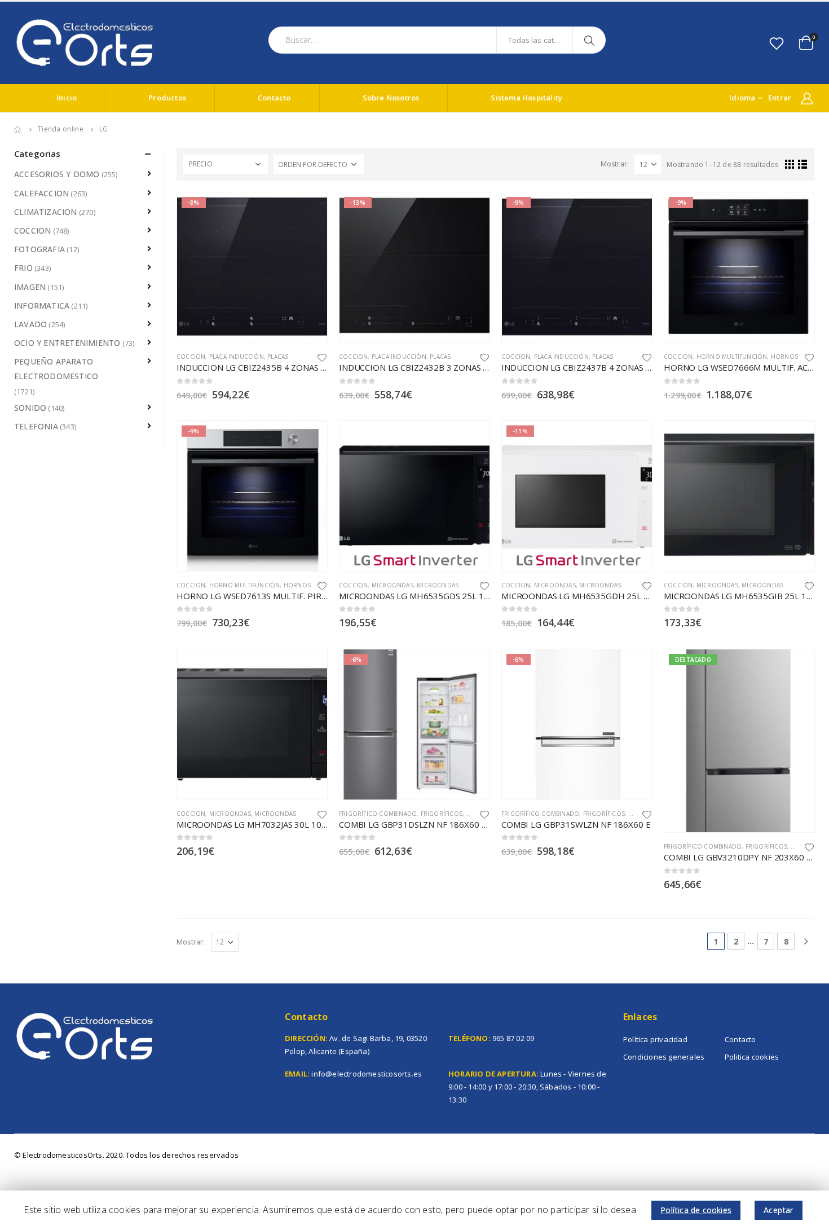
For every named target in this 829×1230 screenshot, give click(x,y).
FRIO (473, 814)
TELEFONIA (36, 426)
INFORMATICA (41, 305)
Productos (167, 98)
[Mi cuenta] (807, 98)
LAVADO (30, 324)
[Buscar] (590, 40)
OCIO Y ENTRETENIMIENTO (67, 342)
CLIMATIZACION (45, 212)
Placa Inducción (236, 357)
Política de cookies (695, 1210)
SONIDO (30, 407)
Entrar (779, 98)
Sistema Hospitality (526, 98)
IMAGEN (30, 287)
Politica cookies (752, 1057)
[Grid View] (789, 164)
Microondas (392, 585)
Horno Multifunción (732, 357)
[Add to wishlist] (322, 357)
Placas (277, 357)
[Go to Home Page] (18, 129)
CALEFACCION (41, 193)
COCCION (191, 357)
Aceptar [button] (778, 1210)
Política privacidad (655, 1039)
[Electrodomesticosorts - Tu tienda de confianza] (84, 43)
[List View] (802, 164)
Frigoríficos (441, 814)
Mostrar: (615, 164)
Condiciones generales (663, 1057)
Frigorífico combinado (378, 814)
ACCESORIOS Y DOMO (56, 174)
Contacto (274, 98)
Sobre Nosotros (391, 98)
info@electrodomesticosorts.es (366, 1074)
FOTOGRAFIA (39, 249)
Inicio (66, 98)
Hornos (784, 357)
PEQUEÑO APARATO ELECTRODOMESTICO (56, 368)
